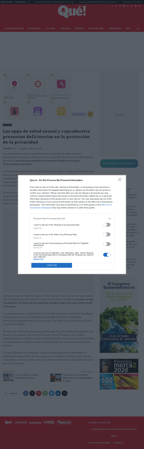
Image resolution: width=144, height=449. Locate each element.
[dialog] (72, 224)
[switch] (107, 225)
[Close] (120, 180)
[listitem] (72, 218)
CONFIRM (52, 265)
